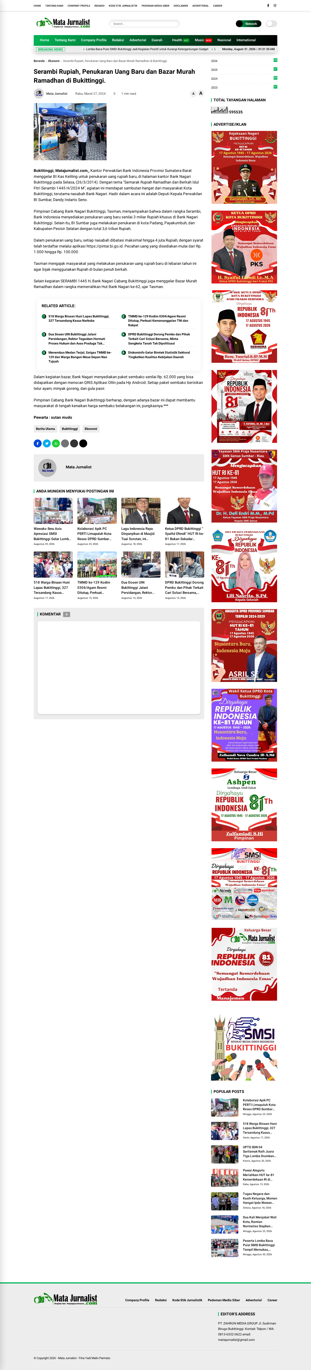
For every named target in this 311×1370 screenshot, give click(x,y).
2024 (244, 79)
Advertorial (200, 5)
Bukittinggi (70, 429)
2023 (244, 87)
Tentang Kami (54, 5)
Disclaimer (181, 5)
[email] (74, 443)
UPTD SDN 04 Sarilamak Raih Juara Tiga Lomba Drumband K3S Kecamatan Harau (259, 1151)
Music (203, 40)
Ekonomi (53, 61)
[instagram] (275, 5)
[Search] (175, 24)
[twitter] (47, 443)
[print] (65, 443)
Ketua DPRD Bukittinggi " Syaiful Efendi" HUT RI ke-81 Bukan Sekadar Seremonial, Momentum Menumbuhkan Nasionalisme (184, 534)
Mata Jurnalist (67, 1358)
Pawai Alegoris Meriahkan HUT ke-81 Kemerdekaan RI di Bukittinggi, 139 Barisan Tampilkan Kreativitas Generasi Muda (258, 1175)
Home (37, 5)
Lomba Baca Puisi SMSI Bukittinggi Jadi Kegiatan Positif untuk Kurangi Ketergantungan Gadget (117, 49)
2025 (244, 70)
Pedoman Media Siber (155, 5)
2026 (244, 61)
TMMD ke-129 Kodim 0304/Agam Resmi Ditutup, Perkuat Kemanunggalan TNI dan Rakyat (158, 320)
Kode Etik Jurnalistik (123, 5)
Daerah (157, 40)
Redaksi (99, 5)
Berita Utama (45, 429)
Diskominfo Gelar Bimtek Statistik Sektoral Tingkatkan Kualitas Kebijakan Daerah (159, 355)
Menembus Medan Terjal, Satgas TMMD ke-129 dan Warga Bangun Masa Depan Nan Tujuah (80, 357)
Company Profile (79, 5)
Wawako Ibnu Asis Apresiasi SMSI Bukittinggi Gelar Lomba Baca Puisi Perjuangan (52, 534)
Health (180, 40)
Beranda (39, 61)
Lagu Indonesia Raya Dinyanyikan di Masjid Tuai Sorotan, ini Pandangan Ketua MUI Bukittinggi (138, 534)
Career (217, 5)
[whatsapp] (56, 443)
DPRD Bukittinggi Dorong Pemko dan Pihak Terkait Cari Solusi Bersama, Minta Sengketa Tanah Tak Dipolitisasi (159, 338)
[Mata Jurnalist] (63, 29)
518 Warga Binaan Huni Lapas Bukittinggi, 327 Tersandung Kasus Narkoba (78, 318)
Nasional (224, 40)
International (246, 40)
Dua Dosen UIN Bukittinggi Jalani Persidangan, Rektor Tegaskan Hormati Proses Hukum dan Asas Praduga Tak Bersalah (76, 339)
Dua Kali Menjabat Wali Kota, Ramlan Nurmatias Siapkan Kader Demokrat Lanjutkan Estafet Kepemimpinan (260, 1222)
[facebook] (268, 5)
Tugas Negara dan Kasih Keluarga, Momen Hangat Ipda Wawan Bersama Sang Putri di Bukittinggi (260, 1198)
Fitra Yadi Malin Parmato (94, 1358)
